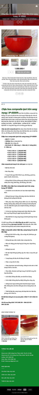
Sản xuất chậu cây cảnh (7, 378)
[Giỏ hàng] (37, 6)
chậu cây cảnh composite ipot (14, 83)
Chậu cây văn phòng (24, 81)
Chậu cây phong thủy (22, 79)
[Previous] (4, 43)
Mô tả (3, 104)
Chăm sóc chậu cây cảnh (8, 374)
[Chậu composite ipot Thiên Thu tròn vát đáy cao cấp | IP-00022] (10, 325)
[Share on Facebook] (16, 93)
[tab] (19, 104)
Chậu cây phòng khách (11, 79)
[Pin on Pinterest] (22, 93)
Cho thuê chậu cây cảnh (8, 371)
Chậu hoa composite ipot (18, 86)
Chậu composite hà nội (29, 85)
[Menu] (2, 6)
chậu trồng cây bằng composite (12, 88)
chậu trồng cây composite (26, 88)
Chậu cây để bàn (31, 19)
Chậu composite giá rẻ (17, 85)
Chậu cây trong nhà (14, 81)
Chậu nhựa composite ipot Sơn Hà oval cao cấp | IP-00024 (28, 339)
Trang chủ (6, 19)
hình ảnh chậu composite (16, 90)
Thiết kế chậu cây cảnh (7, 381)
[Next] (34, 43)
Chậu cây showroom (32, 79)
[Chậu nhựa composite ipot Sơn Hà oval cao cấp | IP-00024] (29, 325)
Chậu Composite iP (11, 77)
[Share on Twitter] (19, 93)
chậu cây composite (27, 83)
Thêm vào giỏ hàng (23, 72)
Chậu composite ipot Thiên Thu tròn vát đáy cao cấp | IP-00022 (9, 339)
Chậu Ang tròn (20, 77)
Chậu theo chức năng (18, 19)
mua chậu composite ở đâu (28, 90)
